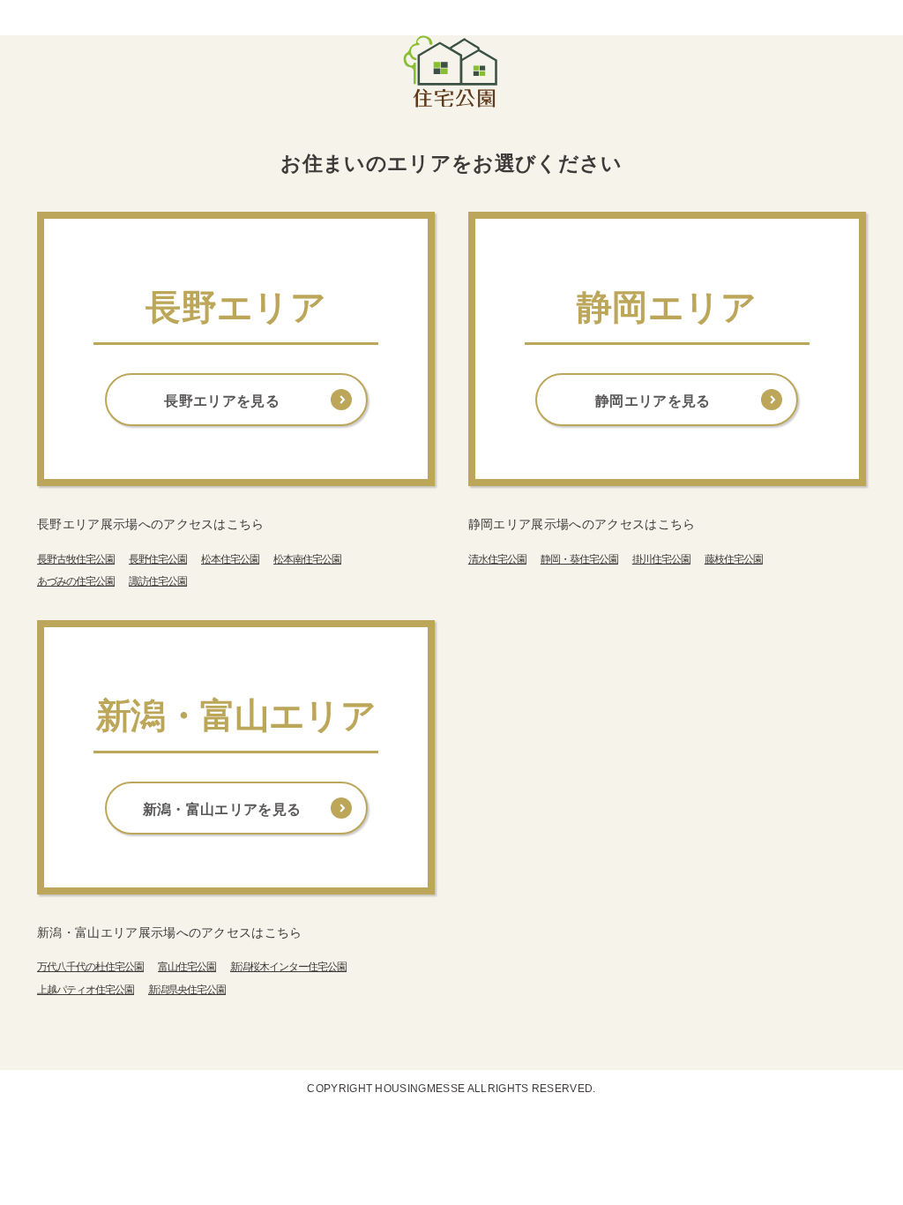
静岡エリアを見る (653, 400)
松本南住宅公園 (307, 559)
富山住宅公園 (187, 967)
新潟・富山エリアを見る (222, 809)
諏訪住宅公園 (158, 581)
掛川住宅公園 (661, 559)
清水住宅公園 (497, 559)
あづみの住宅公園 (76, 581)
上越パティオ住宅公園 (85, 990)
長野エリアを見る (222, 400)
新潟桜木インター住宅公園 (288, 967)
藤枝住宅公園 (734, 559)
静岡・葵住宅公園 (579, 559)
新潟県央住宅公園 (187, 990)
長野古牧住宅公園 (76, 559)
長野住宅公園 (158, 559)
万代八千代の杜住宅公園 (90, 967)
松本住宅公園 (230, 559)
